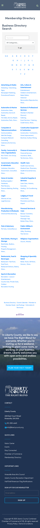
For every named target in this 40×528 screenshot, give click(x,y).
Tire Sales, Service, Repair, (9, 118)
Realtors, (11, 244)
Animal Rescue (12, 229)
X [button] (32, 69)
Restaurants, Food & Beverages (8, 257)
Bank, (29, 155)
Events (7, 447)
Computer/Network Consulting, (7, 139)
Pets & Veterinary (7, 226)
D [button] (24, 56)
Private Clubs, (14, 282)
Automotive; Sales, (7, 110)
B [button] (16, 56)
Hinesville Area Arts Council (15, 474)
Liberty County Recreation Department (19, 478)
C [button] (20, 56)
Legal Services (5, 201)
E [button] (28, 56)
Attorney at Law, (6, 198)
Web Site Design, (6, 135)
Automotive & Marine (9, 107)
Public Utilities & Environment (26, 227)
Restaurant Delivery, (7, 267)
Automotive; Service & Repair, (8, 114)
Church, (23, 241)
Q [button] (29, 65)
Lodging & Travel (27, 196)
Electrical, (24, 138)
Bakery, (16, 267)
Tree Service (24, 234)
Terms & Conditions (26, 524)
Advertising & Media (8, 85)
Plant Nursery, (5, 186)
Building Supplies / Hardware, (7, 182)
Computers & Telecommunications (8, 129)
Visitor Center (9, 443)
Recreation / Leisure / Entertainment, (8, 278)
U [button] (20, 69)
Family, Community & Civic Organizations (9, 151)
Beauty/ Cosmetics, (27, 214)
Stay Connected (11, 450)
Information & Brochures (25, 306)
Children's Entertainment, (28, 93)
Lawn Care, (24, 183)
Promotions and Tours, (27, 201)
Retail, (22, 262)
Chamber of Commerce (13, 454)
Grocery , (23, 264)
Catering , (24, 118)
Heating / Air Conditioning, (29, 188)
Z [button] (24, 74)
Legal (3, 196)
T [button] (16, 69)
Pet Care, (4, 229)
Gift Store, (32, 262)
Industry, (31, 183)
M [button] (12, 65)
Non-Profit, (4, 155)
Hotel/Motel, (25, 198)
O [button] (20, 65)
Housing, (4, 246)
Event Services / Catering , (29, 120)
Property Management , (8, 249)
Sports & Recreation (8, 274)
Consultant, (13, 171)
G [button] (13, 60)
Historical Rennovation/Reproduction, (29, 99)
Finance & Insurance (28, 150)
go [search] (21, 48)
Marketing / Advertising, (8, 88)
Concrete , (24, 186)
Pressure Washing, (7, 188)
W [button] (28, 69)
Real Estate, (4, 244)
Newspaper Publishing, (8, 93)
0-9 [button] (6, 56)
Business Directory (10, 302)
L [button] (32, 60)
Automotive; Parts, (7, 120)
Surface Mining (32, 138)
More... (23, 103)
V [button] (24, 69)
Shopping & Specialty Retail (28, 257)
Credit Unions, (25, 123)
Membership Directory (13, 457)
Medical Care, (25, 168)
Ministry (28, 241)
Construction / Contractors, (29, 133)
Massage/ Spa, (25, 219)
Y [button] (20, 74)
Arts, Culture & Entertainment (26, 86)
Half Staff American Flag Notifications (18, 481)
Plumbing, (28, 231)
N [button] (16, 65)
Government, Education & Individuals (10, 164)
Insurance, (24, 155)
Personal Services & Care (28, 209)
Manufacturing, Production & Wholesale (10, 209)
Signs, (3, 90)
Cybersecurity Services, (8, 143)
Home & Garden (7, 178)
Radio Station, (25, 95)
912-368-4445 (12, 423)
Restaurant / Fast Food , (8, 262)
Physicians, (33, 168)
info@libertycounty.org (15, 427)
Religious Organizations (29, 239)
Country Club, (5, 282)
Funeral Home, (25, 216)
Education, (11, 168)
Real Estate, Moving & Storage (9, 240)
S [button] (12, 69)
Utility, (22, 231)
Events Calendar (22, 302)
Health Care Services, (27, 166)
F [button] (32, 56)
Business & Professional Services (29, 108)
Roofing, (15, 188)
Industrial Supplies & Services (28, 179)
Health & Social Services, (28, 171)
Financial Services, (26, 153)
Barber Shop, (25, 221)
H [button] (17, 60)
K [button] (28, 60)
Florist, (27, 262)
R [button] (33, 65)
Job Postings (20, 305)
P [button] (24, 65)
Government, (5, 171)
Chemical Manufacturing (9, 214)
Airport (23, 203)
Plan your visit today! (20, 368)
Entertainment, (25, 90)
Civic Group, (12, 155)
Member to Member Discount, (27, 114)
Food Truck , (5, 264)
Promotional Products (8, 95)
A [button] (12, 56)
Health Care (25, 163)
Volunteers (4, 158)
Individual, (4, 168)
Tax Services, (25, 158)
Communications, (6, 133)
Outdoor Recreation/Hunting (7, 285)
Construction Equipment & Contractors (29, 129)
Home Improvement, (27, 135)
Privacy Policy (12, 524)
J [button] (24, 60)
